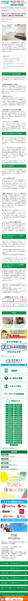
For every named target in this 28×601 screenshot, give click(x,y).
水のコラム (12, 555)
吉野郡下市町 (10, 436)
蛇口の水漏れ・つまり (20, 551)
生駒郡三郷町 (10, 419)
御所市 (18, 411)
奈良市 (9, 404)
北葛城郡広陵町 (9, 432)
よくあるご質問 (22, 553)
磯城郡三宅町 (10, 423)
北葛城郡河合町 (18, 432)
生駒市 (9, 413)
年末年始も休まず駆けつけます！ (9, 464)
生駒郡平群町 (18, 417)
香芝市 (18, 413)
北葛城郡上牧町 (9, 430)
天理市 (18, 406)
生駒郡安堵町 (10, 421)
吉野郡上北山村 (9, 442)
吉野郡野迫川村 (18, 438)
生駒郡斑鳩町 (18, 419)
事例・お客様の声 (12, 553)
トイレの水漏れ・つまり (16, 546)
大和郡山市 (9, 406)
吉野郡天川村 (10, 438)
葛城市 (9, 415)
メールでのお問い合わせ (17, 4)
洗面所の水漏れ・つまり (7, 551)
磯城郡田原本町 (18, 423)
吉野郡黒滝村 (18, 436)
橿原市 (9, 409)
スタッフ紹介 (4, 555)
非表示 (7, 56)
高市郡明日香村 (18, 428)
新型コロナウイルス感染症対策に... (9, 468)
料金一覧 (3, 553)
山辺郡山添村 (10, 417)
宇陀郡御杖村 (18, 425)
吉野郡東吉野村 (13, 445)
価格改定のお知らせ (6, 460)
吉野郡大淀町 (18, 434)
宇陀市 (18, 415)
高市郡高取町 (10, 428)
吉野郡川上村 (18, 442)
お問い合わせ (4, 557)
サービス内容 (4, 546)
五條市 (9, 411)
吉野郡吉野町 (10, 434)
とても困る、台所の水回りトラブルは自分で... (7, 326)
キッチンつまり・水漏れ (7, 548)
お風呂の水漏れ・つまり (7, 550)
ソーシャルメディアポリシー (8, 558)
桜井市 (18, 409)
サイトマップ (13, 557)
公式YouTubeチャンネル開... (8, 456)
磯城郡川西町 (18, 421)
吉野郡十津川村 (9, 440)
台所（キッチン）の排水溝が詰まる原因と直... (20, 326)
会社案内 (19, 555)
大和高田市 (18, 404)
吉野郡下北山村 (18, 440)
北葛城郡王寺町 (18, 430)
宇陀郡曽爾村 (10, 425)
